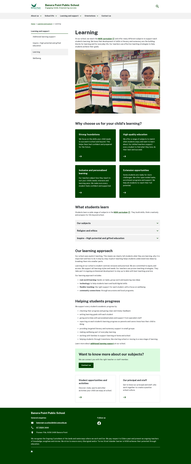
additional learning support (102, 344)
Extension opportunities (136, 170)
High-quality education (135, 134)
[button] (36, 16)
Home (33, 24)
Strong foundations (89, 134)
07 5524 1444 (42, 428)
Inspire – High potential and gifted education (118, 238)
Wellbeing (37, 58)
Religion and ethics (118, 230)
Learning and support (45, 24)
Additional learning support (44, 37)
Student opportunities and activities (93, 382)
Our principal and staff (135, 380)
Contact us (86, 365)
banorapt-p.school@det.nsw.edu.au (51, 423)
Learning (36, 52)
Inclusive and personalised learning (93, 172)
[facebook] (99, 424)
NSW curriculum (106, 39)
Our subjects (118, 223)
